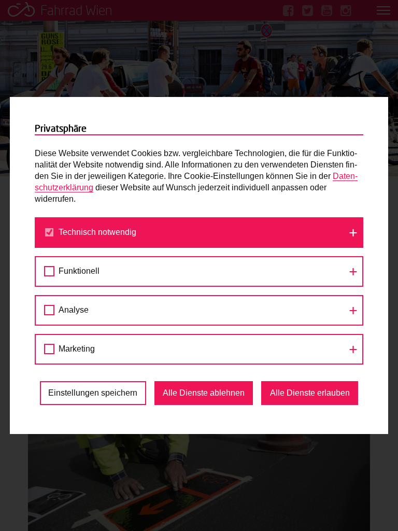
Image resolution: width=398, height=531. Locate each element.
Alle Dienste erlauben (310, 392)
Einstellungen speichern (92, 392)
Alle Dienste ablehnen (204, 392)
